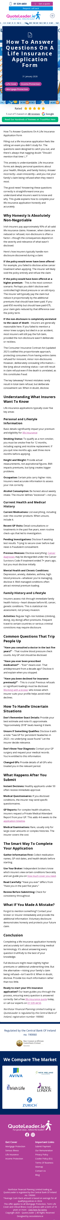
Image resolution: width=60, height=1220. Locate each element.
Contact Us (40, 1170)
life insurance (29, 432)
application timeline (14, 821)
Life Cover (11, 84)
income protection (14, 1158)
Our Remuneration (44, 1150)
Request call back (31, 8)
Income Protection (30, 84)
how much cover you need (41, 876)
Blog (37, 1174)
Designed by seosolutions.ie (30, 1216)
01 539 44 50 (34, 1003)
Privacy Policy (41, 1154)
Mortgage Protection (17, 89)
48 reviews (34, 114)
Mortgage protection (15, 1146)
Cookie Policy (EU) (43, 1158)
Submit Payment (43, 1146)
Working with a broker (15, 690)
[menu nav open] (52, 15)
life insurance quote (36, 999)
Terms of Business (44, 1162)
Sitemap (39, 1166)
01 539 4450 (20, 3)
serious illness (12, 1150)
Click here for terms (37, 1209)
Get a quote (44, 3)
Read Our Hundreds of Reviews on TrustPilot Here (30, 119)
